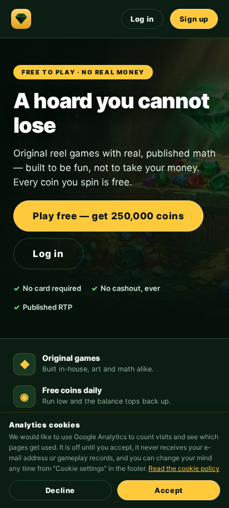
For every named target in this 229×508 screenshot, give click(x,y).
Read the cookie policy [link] (184, 468)
